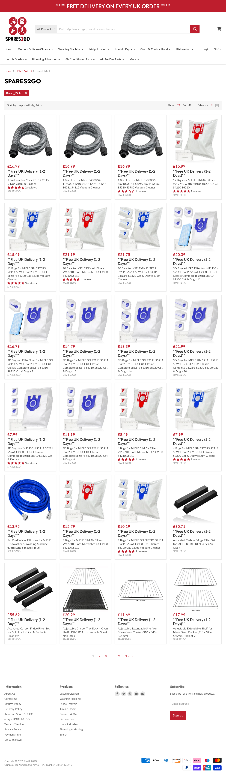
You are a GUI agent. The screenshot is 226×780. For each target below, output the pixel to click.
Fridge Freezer (98, 49)
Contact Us (10, 698)
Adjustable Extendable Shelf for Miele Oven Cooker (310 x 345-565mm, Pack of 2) (192, 632)
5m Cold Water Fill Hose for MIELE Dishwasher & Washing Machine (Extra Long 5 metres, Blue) (29, 543)
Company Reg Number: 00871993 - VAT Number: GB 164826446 (38, 764)
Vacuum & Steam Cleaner (34, 49)
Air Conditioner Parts (79, 59)
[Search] (195, 29)
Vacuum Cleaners (69, 693)
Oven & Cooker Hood (154, 49)
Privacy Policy (12, 729)
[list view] (217, 105)
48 (190, 105)
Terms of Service (14, 724)
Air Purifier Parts (111, 59)
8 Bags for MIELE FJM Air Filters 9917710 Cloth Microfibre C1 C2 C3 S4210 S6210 (85, 543)
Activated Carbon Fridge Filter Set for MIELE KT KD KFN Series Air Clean (194, 543)
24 (178, 105)
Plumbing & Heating (45, 59)
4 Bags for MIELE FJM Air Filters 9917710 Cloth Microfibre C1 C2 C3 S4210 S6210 (140, 451)
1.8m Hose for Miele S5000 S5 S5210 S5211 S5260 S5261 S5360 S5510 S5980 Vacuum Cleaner (139, 183)
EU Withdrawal (13, 739)
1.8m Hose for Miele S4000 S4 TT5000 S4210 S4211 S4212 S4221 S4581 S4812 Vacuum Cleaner (85, 183)
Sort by (11, 105)
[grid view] (212, 105)
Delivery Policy (13, 708)
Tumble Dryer (124, 49)
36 (184, 105)
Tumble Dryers (68, 708)
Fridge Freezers (68, 703)
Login (206, 49)
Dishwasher (183, 49)
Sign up (178, 715)
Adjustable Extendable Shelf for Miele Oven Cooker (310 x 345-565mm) (137, 632)
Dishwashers (67, 719)
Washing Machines (71, 698)
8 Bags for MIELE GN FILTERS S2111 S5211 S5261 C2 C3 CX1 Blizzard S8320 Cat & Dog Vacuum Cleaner (140, 543)
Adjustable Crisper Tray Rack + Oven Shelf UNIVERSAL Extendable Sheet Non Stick (85, 632)
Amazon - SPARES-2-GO (18, 714)
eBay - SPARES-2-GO (17, 719)
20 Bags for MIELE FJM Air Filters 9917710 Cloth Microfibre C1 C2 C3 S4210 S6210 (85, 271)
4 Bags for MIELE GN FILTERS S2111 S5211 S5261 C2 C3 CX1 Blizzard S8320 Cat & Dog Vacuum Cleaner (195, 451)
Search (63, 734)
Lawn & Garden (14, 59)
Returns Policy (12, 703)
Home (8, 49)
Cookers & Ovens (70, 714)
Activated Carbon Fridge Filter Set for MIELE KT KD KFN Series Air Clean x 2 (28, 632)
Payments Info (12, 734)
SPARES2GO (24, 71)
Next (128, 656)
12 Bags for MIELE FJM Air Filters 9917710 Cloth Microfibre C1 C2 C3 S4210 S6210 (195, 183)
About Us (9, 693)
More (133, 59)
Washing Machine (69, 49)
